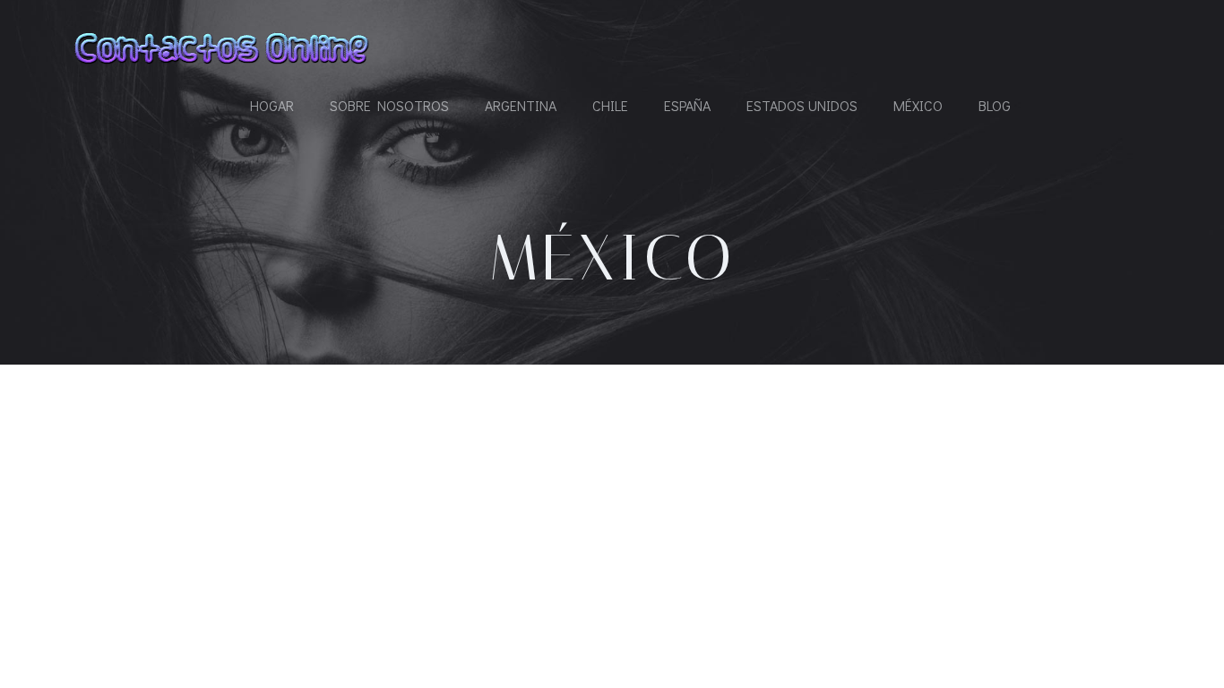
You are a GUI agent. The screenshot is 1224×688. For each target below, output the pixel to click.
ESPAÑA (687, 105)
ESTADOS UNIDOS (802, 105)
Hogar (272, 105)
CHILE (610, 105)
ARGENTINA (520, 105)
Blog (994, 105)
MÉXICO (918, 105)
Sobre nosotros (389, 105)
